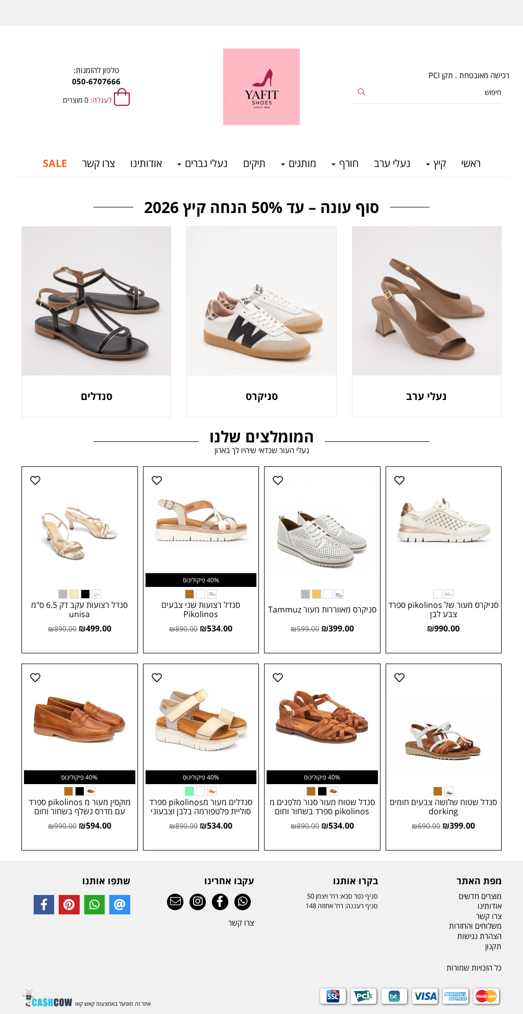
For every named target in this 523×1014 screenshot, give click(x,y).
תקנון (493, 946)
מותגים (301, 163)
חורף (348, 163)
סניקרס (262, 396)
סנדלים (96, 396)
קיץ (438, 163)
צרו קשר (98, 163)
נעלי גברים (205, 163)
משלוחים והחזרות (475, 926)
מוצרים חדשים (480, 896)
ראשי (471, 163)
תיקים (254, 163)
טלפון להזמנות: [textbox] (96, 75)
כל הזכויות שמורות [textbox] (474, 967)
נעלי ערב (392, 163)
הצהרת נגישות (479, 936)
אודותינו (146, 163)
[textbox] (323, 881)
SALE (55, 163)
